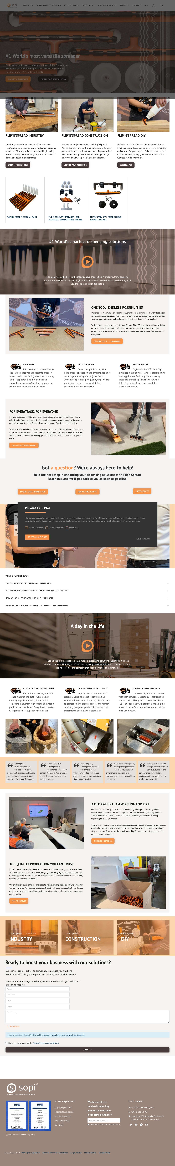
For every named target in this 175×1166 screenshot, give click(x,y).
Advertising (74, 527)
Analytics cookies (56, 527)
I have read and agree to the (33, 1043)
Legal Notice (76, 1152)
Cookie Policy (104, 1152)
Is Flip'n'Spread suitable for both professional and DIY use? (37, 590)
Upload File (14, 1026)
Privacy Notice (90, 1152)
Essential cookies (36, 527)
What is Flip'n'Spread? (17, 576)
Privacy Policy (55, 1035)
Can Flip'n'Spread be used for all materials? (29, 583)
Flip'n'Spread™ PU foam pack (22, 217)
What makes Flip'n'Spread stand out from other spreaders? (37, 605)
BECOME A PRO (126, 165)
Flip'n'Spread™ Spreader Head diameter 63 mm (105, 218)
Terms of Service (72, 1035)
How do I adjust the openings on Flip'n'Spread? (30, 598)
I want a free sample (87, 492)
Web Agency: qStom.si (31, 1152)
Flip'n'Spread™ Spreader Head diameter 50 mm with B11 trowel (66, 218)
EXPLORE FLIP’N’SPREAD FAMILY (107, 341)
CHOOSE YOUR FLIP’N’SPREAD (24, 445)
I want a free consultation (32, 492)
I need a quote (142, 491)
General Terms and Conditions (55, 1152)
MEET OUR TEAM (19, 901)
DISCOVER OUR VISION (103, 841)
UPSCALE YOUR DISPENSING (75, 165)
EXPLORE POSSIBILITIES (18, 165)
